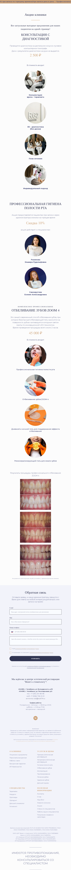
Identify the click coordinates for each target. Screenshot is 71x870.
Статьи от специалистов (46, 809)
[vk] (35, 718)
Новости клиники (43, 803)
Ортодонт (13, 800)
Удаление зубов (43, 780)
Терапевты (13, 791)
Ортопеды (13, 797)
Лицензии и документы (18, 755)
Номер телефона (14, 627)
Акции (39, 806)
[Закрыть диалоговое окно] (67, 840)
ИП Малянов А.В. (16, 767)
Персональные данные (18, 758)
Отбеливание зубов (44, 768)
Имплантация (42, 771)
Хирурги (13, 794)
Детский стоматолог (17, 803)
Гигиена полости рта (44, 765)
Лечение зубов (42, 777)
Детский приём (43, 783)
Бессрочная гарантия (18, 764)
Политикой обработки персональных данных (30, 860)
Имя (11, 618)
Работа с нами (15, 761)
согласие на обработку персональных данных (29, 858)
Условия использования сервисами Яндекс (44, 741)
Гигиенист (13, 806)
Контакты (40, 794)
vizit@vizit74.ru (39, 699)
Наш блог (40, 800)
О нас (39, 797)
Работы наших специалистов (48, 812)
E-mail (11, 608)
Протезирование (43, 774)
